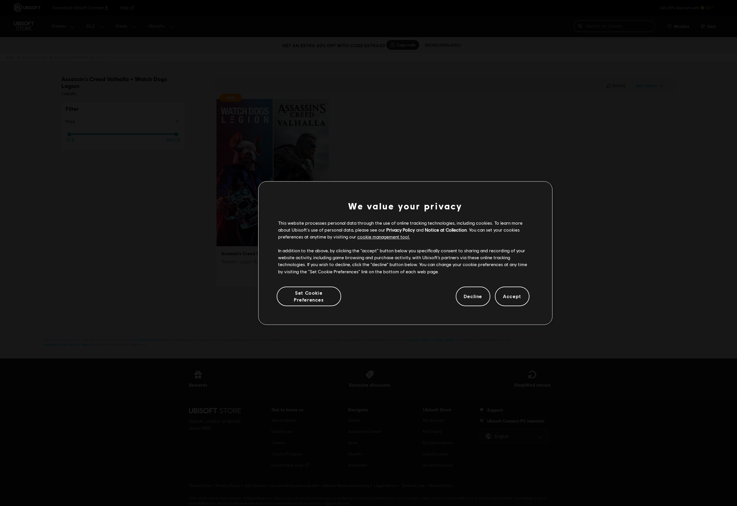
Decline (473, 296)
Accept (512, 296)
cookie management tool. (383, 236)
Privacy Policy (400, 229)
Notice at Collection (446, 229)
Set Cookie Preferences (309, 296)
